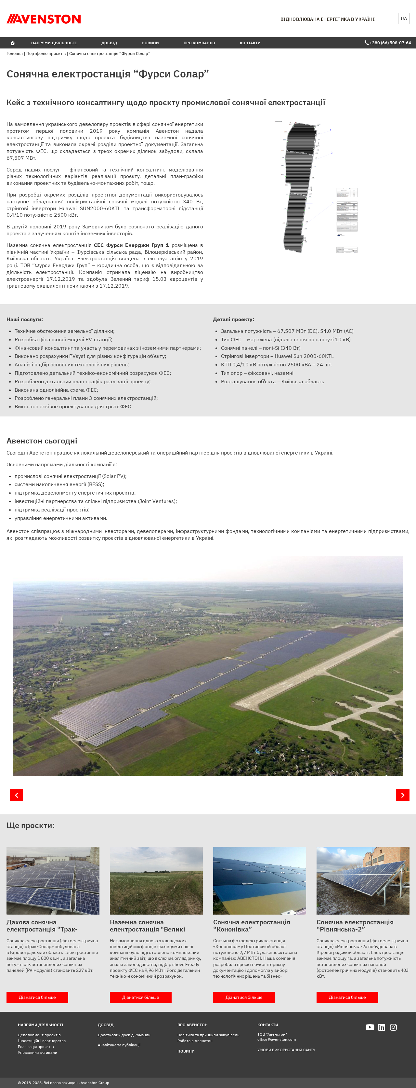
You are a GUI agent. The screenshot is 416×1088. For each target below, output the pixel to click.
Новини (150, 42)
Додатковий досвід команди (124, 1034)
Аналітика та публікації (119, 1044)
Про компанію (199, 42)
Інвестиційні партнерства (42, 1040)
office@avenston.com (276, 1039)
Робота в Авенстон (195, 1040)
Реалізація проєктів (36, 1046)
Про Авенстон (192, 1024)
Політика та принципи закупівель (208, 1034)
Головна (14, 53)
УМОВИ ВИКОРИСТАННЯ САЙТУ (286, 1049)
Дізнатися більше (37, 997)
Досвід (109, 42)
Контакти (250, 42)
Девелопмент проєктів (39, 1034)
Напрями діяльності (54, 42)
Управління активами (37, 1052)
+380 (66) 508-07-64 (390, 43)
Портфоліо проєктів (46, 53)
